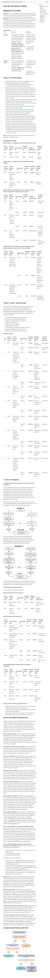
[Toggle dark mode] (25, 2)
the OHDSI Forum (14, 708)
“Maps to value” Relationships (43, 11)
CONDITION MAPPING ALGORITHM (42, 21)
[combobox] (46, 2)
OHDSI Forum (28, 111)
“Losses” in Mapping (44, 13)
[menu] (3, 2)
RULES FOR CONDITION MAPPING (42, 17)
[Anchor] (23, 77)
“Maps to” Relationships (42, 8)
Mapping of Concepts (43, 6)
